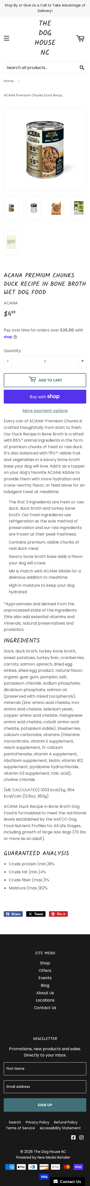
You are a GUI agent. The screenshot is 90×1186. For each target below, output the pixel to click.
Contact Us (45, 1008)
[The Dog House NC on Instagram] (81, 1138)
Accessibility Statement (60, 1128)
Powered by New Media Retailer (43, 1157)
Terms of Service (20, 1128)
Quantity (12, 351)
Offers (45, 970)
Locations (45, 1000)
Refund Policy (66, 1122)
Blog (45, 985)
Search (15, 1122)
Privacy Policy (37, 1122)
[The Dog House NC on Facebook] (73, 1138)
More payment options (45, 411)
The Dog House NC (45, 38)
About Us (45, 993)
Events (45, 978)
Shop (45, 963)
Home (9, 81)
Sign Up (45, 1104)
